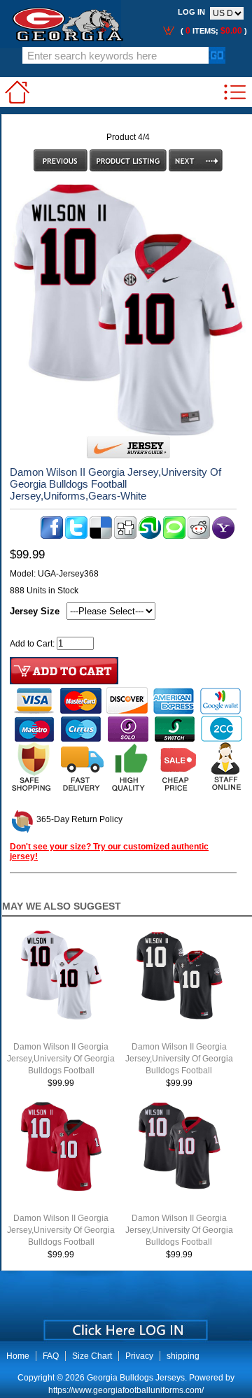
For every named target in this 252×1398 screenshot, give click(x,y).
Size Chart (92, 1356)
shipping (183, 1356)
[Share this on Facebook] (52, 536)
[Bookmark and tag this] (199, 536)
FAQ (51, 1356)
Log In (191, 12)
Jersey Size (34, 611)
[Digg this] (125, 536)
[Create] (124, 1325)
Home (17, 1356)
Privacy (139, 1356)
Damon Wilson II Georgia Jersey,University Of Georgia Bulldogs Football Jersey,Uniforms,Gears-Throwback (179, 1070)
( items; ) (212, 31)
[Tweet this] (76, 536)
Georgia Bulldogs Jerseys (136, 1378)
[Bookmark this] (223, 536)
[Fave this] (174, 536)
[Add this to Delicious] (101, 536)
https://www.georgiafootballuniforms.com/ (126, 1390)
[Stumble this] (150, 536)
